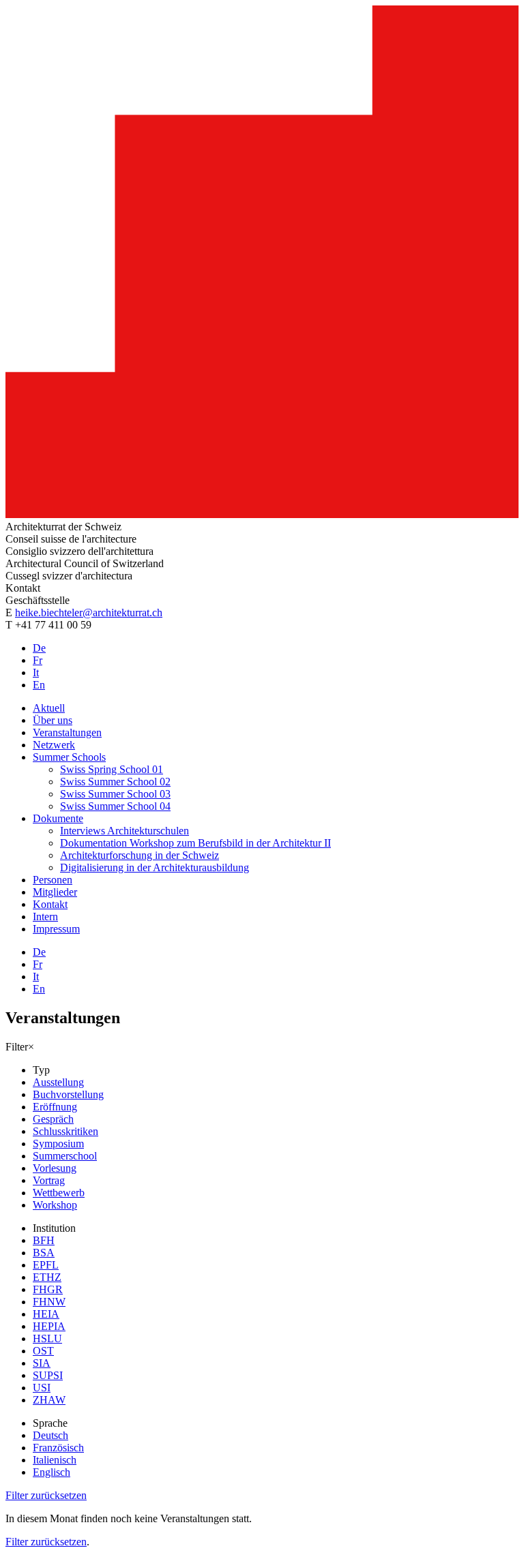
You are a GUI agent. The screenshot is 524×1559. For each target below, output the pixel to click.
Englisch (51, 1472)
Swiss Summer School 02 (115, 781)
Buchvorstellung (68, 1094)
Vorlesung (54, 1168)
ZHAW (49, 1400)
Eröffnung (55, 1107)
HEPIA (49, 1326)
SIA (41, 1363)
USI (41, 1387)
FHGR (48, 1289)
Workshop (55, 1205)
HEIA (46, 1314)
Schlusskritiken (65, 1131)
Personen (52, 880)
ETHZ (47, 1277)
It (36, 672)
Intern (45, 916)
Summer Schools (69, 757)
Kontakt (50, 904)
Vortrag (49, 1180)
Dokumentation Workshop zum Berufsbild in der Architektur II (195, 843)
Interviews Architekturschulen (124, 830)
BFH (44, 1240)
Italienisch (54, 1460)
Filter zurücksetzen (46, 1495)
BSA (44, 1252)
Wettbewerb (59, 1192)
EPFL (46, 1265)
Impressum (56, 929)
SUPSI (48, 1375)
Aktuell (49, 708)
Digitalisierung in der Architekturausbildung (154, 867)
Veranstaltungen (67, 732)
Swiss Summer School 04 (115, 806)
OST (43, 1351)
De (39, 648)
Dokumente (58, 818)
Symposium (58, 1143)
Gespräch (53, 1119)
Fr (37, 660)
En (39, 685)
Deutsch (50, 1435)
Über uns (52, 720)
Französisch (58, 1447)
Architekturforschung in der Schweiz (139, 855)
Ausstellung (58, 1082)
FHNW (49, 1301)
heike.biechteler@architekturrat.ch (88, 612)
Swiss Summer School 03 (115, 794)
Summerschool (65, 1156)
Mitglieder (55, 892)
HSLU (47, 1338)
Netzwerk (54, 745)
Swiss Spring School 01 (111, 769)
